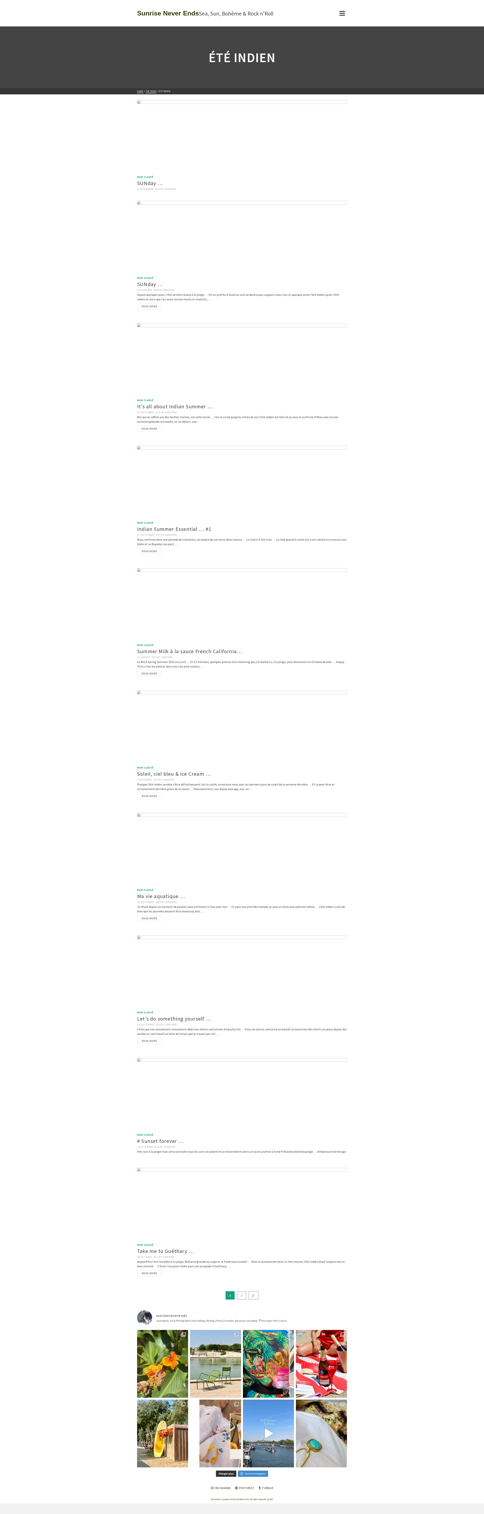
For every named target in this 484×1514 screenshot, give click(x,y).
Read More (149, 306)
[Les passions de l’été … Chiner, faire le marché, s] (215, 1433)
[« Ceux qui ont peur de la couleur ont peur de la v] (268, 1364)
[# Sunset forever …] (242, 1094)
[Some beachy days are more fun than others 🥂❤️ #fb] (321, 1364)
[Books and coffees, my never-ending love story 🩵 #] (321, 1433)
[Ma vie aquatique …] (242, 850)
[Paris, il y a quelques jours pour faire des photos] (215, 1364)
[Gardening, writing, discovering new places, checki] (162, 1364)
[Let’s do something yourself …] (242, 972)
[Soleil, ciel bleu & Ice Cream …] (242, 727)
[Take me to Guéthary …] (242, 1204)
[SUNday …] (242, 136)
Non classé (145, 177)
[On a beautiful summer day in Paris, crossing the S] (268, 1433)
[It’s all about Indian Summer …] (242, 360)
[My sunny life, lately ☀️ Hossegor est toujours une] (162, 1433)
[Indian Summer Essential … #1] (242, 482)
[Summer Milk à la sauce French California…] (242, 605)
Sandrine (170, 189)
